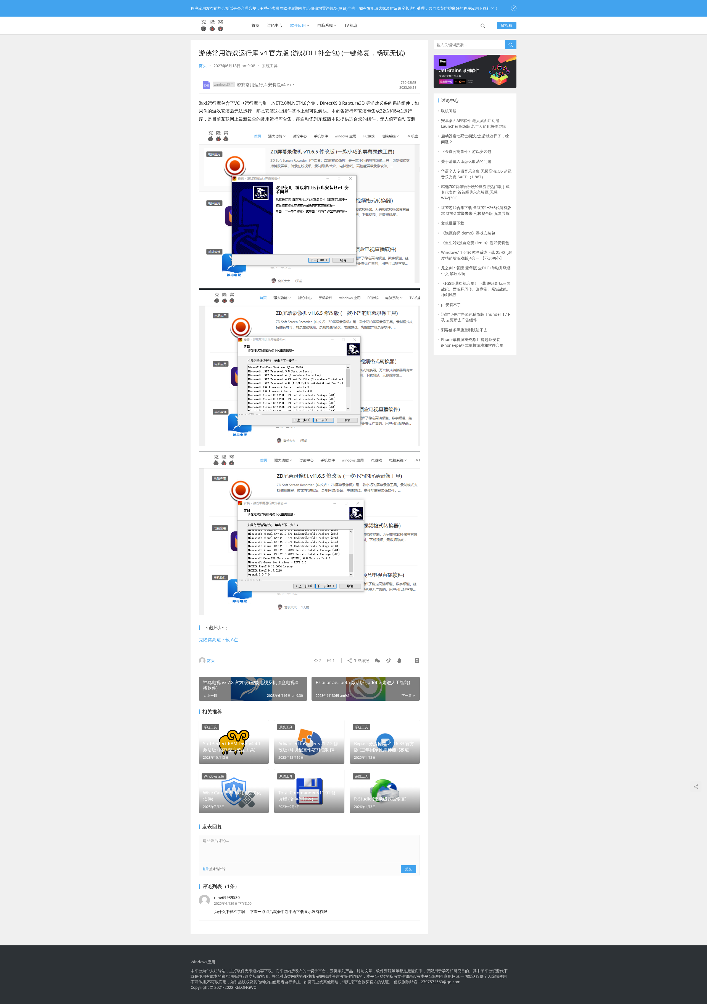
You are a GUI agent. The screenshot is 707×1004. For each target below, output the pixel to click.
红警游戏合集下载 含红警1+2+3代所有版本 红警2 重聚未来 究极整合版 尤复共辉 (476, 210)
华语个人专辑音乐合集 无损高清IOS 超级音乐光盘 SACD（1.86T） (476, 173)
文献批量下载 (452, 223)
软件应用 (298, 25)
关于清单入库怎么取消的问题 (466, 161)
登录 (205, 869)
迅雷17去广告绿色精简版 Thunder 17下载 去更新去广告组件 (476, 317)
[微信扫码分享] (377, 660)
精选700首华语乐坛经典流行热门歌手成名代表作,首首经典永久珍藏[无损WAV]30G (475, 192)
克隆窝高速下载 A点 (218, 640)
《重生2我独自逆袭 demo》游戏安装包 (475, 242)
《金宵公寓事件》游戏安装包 (466, 151)
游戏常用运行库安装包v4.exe (265, 85)
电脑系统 (325, 25)
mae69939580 (227, 897)
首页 (255, 25)
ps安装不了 (451, 304)
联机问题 (449, 110)
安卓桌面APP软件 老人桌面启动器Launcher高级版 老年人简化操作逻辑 (473, 123)
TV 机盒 (351, 25)
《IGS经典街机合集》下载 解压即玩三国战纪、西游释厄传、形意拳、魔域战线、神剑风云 (476, 289)
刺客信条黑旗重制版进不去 (464, 329)
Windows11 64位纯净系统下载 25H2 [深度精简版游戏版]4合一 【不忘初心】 (476, 255)
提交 (408, 869)
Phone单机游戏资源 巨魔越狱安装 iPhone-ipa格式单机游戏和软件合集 (472, 342)
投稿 (508, 25)
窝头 (203, 65)
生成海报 (360, 660)
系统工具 (270, 65)
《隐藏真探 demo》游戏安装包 (468, 233)
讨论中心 (275, 25)
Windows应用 (214, 776)
